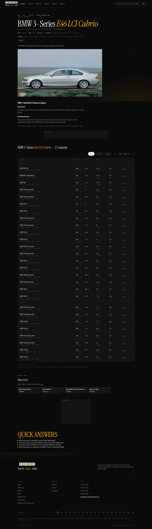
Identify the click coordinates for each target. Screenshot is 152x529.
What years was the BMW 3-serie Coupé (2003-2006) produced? (40, 445)
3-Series (30, 15)
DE (66, 512)
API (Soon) (54, 491)
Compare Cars (22, 497)
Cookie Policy (84, 491)
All (91, 154)
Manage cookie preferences (90, 497)
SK (103, 512)
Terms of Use (84, 488)
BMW (24, 15)
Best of (31, 4)
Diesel (108, 154)
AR (132, 512)
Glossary (62, 4)
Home (19, 15)
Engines (21, 40)
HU (107, 512)
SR (82, 512)
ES (74, 512)
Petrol (99, 154)
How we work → (59, 29)
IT (78, 512)
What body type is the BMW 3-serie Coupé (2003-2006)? (37, 441)
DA (128, 512)
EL (120, 512)
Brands (20, 491)
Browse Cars (21, 488)
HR (87, 512)
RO (62, 512)
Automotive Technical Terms (26, 503)
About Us (54, 484)
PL (95, 512)
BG (124, 512)
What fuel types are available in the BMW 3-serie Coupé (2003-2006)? (41, 447)
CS (99, 512)
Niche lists (38, 4)
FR (70, 512)
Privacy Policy (84, 484)
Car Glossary (21, 500)
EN (57, 512)
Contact (54, 488)
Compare (54, 4)
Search (20, 494)
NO (112, 512)
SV (116, 512)
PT (91, 512)
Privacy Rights (85, 494)
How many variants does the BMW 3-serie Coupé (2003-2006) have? (41, 443)
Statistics (46, 4)
